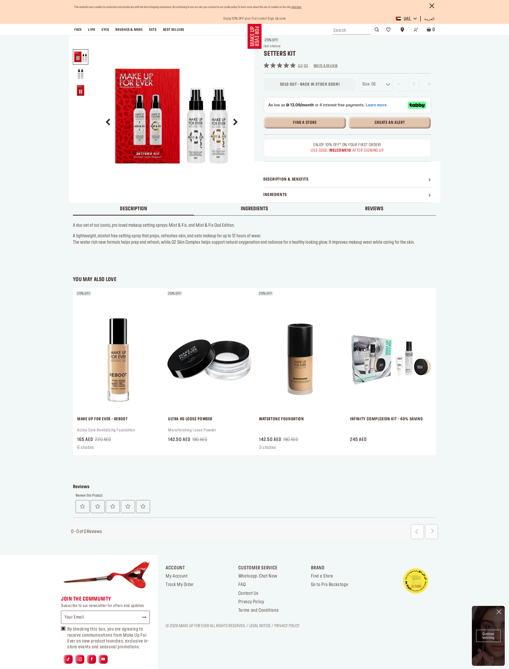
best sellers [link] (173, 29)
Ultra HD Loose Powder (190, 419)
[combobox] (352, 29)
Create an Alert (390, 123)
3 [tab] (255, 445)
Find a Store (322, 576)
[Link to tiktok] (68, 659)
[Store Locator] (402, 30)
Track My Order (180, 585)
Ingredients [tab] (254, 209)
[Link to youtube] (103, 659)
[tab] (375, 209)
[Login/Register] (416, 30)
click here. (296, 7)
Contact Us (248, 593)
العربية (429, 19)
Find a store (305, 123)
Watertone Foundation (281, 419)
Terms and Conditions (258, 610)
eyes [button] (105, 29)
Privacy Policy (251, 602)
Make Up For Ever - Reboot (102, 419)
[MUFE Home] (254, 36)
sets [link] (152, 29)
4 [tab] (259, 445)
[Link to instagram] (79, 659)
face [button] (78, 29)
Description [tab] (133, 209)
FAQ (242, 585)
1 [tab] (246, 445)
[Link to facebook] (91, 659)
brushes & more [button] (129, 29)
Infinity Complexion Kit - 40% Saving (386, 419)
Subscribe (142, 617)
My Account (176, 576)
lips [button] (91, 29)
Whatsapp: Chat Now (258, 576)
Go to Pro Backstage (329, 585)
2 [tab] (250, 445)
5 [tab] (263, 445)
